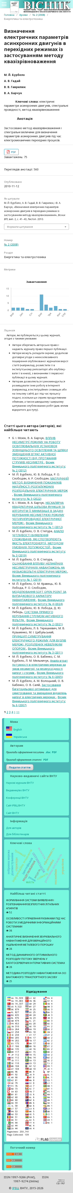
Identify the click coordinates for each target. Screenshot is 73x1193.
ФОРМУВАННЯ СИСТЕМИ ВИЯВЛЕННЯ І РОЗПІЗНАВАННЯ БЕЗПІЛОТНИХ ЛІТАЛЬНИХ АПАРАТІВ (32, 904)
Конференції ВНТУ (17, 798)
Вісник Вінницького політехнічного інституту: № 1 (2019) (36, 578)
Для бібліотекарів (17, 834)
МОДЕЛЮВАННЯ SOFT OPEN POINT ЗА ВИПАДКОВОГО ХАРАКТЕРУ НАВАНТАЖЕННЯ (39, 596)
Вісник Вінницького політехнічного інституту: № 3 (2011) (37, 650)
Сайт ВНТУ (12, 813)
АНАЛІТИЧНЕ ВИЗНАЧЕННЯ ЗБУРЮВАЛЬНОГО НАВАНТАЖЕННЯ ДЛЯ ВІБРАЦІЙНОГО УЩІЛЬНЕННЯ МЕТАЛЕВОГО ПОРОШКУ (33, 940)
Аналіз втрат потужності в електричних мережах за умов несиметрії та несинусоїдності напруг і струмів (40, 667)
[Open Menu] (4, 4)
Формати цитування (20, 227)
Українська (20, 737)
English (17, 729)
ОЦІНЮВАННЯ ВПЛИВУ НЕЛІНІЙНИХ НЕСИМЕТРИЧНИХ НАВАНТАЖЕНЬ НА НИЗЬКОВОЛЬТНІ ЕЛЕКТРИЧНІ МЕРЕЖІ (39, 567)
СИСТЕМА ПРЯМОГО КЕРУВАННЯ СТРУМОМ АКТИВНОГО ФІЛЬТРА (37, 616)
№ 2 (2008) (38, 15)
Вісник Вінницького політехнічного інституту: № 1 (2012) (37, 525)
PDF (13, 152)
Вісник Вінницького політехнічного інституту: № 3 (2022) (37, 497)
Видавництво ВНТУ (17, 790)
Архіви (23, 15)
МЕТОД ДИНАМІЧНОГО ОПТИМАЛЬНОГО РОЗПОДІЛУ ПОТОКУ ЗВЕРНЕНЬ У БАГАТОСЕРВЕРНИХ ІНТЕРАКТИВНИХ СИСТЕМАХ (35, 959)
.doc (48, 752)
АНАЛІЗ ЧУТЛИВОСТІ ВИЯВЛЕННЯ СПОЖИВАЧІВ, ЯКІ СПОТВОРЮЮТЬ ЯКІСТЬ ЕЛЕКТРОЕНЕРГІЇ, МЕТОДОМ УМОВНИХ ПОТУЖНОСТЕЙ (38, 539)
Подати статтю (20, 767)
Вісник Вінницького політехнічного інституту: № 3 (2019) (39, 551)
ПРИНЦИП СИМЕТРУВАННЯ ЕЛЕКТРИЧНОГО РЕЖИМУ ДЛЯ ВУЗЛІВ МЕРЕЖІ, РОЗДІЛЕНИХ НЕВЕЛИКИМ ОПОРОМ (39, 642)
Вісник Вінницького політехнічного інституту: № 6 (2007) (39, 701)
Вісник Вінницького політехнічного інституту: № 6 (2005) (37, 675)
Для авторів (13, 828)
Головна (9, 15)
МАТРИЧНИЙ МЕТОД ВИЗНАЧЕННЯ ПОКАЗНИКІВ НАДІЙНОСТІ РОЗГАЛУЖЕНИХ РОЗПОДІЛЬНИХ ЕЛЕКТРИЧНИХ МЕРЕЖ (40, 484)
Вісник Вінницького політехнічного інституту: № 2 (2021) (37, 622)
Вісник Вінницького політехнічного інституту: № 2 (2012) (39, 466)
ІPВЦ (15, 1188)
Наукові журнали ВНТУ (20, 783)
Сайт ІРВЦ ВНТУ (15, 805)
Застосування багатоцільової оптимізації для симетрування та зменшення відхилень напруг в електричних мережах (39, 691)
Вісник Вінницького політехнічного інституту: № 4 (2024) (38, 602)
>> (17, 712)
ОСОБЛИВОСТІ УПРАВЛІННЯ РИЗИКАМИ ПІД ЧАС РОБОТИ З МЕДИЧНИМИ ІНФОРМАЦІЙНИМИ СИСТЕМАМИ (35, 922)
